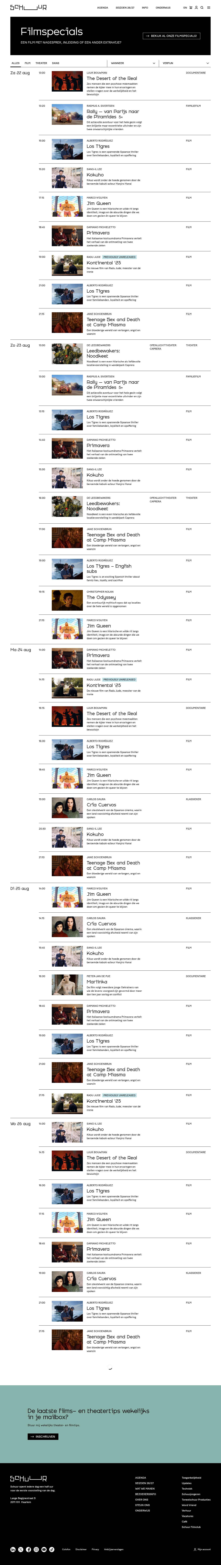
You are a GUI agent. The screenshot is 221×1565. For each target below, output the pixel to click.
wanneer (117, 63)
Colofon (66, 1549)
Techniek (187, 1488)
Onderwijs (163, 7)
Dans (55, 63)
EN (185, 7)
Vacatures (187, 1516)
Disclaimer (81, 1549)
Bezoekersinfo (145, 1494)
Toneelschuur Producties (196, 1499)
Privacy (95, 1549)
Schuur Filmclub (191, 1527)
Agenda (102, 7)
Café (184, 1521)
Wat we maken (145, 1488)
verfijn (168, 63)
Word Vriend (189, 1505)
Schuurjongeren (191, 1494)
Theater (41, 63)
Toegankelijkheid (191, 1477)
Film (27, 63)
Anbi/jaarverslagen (113, 1549)
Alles (16, 63)
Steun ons (142, 1505)
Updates (187, 1483)
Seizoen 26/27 (125, 7)
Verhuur (186, 1510)
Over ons (141, 1499)
